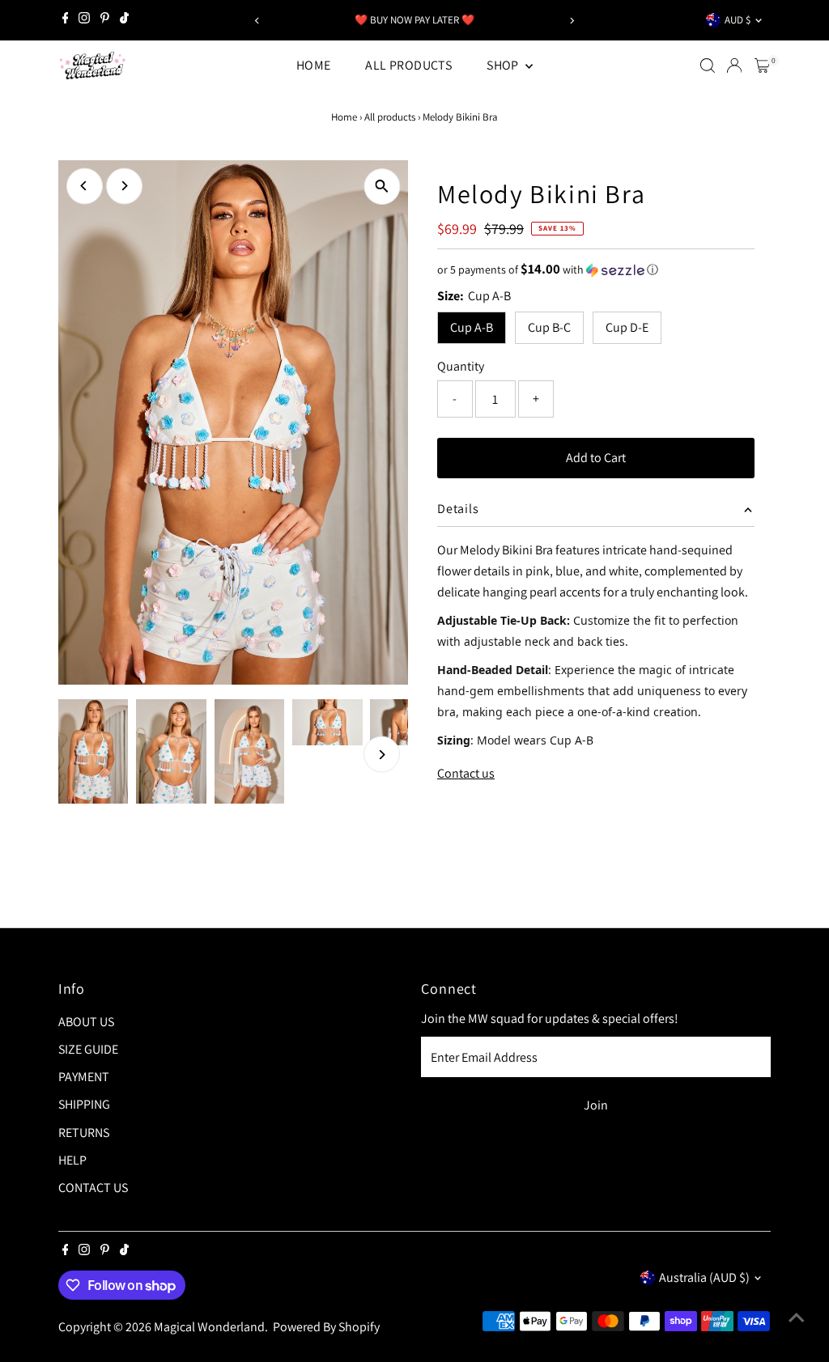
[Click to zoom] (381, 186)
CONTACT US (93, 1187)
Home (344, 117)
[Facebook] (65, 20)
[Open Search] (707, 65)
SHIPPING (84, 1104)
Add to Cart (596, 457)
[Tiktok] (124, 20)
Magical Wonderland (209, 1326)
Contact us (466, 773)
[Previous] (258, 20)
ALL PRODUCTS (408, 65)
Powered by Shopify (326, 1326)
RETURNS (83, 1132)
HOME (313, 65)
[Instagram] (84, 20)
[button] (596, 269)
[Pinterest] (104, 20)
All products (389, 117)
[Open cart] (762, 65)
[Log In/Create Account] (734, 65)
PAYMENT (83, 1076)
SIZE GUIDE (88, 1049)
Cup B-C (549, 327)
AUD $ (737, 20)
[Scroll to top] (796, 1317)
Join (596, 1105)
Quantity (460, 366)
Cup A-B (471, 327)
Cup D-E (627, 327)
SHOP (504, 65)
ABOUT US (86, 1021)
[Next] (571, 20)
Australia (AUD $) (704, 1277)
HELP (72, 1160)
